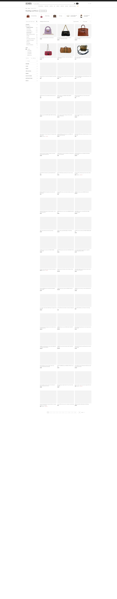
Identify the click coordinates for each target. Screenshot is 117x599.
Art (54, 6)
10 (75, 412)
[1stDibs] (29, 3)
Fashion (66, 6)
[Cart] (90, 3)
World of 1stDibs (72, 6)
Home (26, 8)
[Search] (36, 21)
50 (79, 412)
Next (82, 412)
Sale (78, 6)
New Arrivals (40, 6)
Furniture (46, 6)
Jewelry (57, 6)
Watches (62, 6)
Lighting (51, 6)
